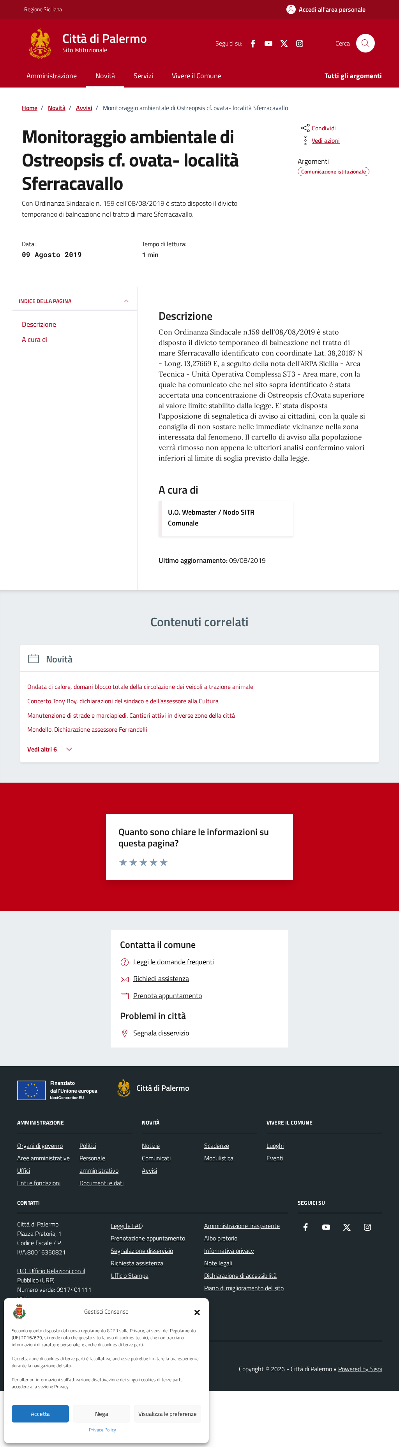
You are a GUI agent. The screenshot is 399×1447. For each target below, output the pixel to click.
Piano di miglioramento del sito (244, 1288)
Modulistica (218, 1158)
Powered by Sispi (360, 1368)
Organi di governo (40, 1145)
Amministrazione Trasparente (242, 1225)
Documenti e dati (101, 1183)
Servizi (143, 75)
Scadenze (216, 1145)
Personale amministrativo (98, 1164)
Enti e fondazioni (38, 1183)
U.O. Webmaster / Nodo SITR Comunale (211, 517)
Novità (105, 75)
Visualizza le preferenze (167, 1413)
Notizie (151, 1145)
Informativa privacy (229, 1250)
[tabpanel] (199, 708)
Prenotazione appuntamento (148, 1238)
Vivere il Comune (196, 75)
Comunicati (156, 1158)
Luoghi (275, 1145)
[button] (197, 1312)
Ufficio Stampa (129, 1275)
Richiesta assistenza (137, 1263)
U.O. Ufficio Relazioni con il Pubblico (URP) (51, 1275)
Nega (101, 1413)
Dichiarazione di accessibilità (240, 1275)
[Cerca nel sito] (365, 43)
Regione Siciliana (43, 9)
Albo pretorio (220, 1238)
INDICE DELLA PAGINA (45, 301)
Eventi (275, 1158)
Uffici (23, 1170)
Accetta (40, 1413)
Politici (87, 1145)
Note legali (218, 1263)
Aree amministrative (43, 1158)
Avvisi (149, 1170)
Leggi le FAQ (127, 1225)
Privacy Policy (102, 1429)
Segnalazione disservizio (142, 1250)
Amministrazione (51, 75)
